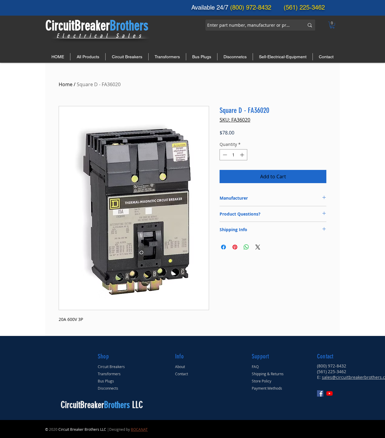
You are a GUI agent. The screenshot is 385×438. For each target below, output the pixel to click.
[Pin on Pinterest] (235, 247)
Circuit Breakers (111, 366)
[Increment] (242, 155)
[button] (332, 25)
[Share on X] (257, 247)
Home (65, 84)
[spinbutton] (233, 155)
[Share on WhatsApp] (246, 247)
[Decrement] (224, 155)
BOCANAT (139, 429)
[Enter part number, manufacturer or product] (309, 25)
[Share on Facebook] (223, 247)
